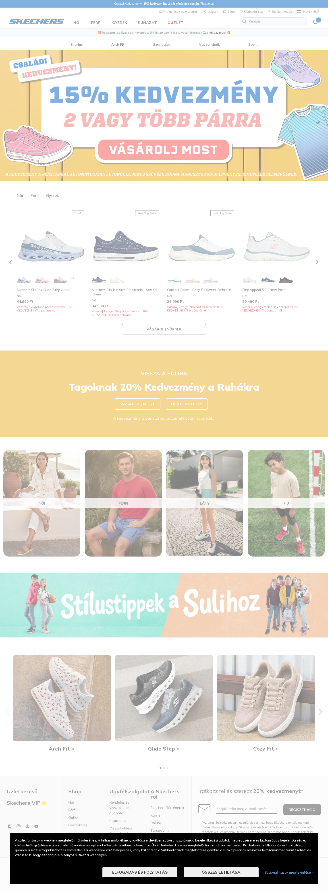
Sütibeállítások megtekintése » (288, 872)
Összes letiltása (221, 872)
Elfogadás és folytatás (140, 872)
